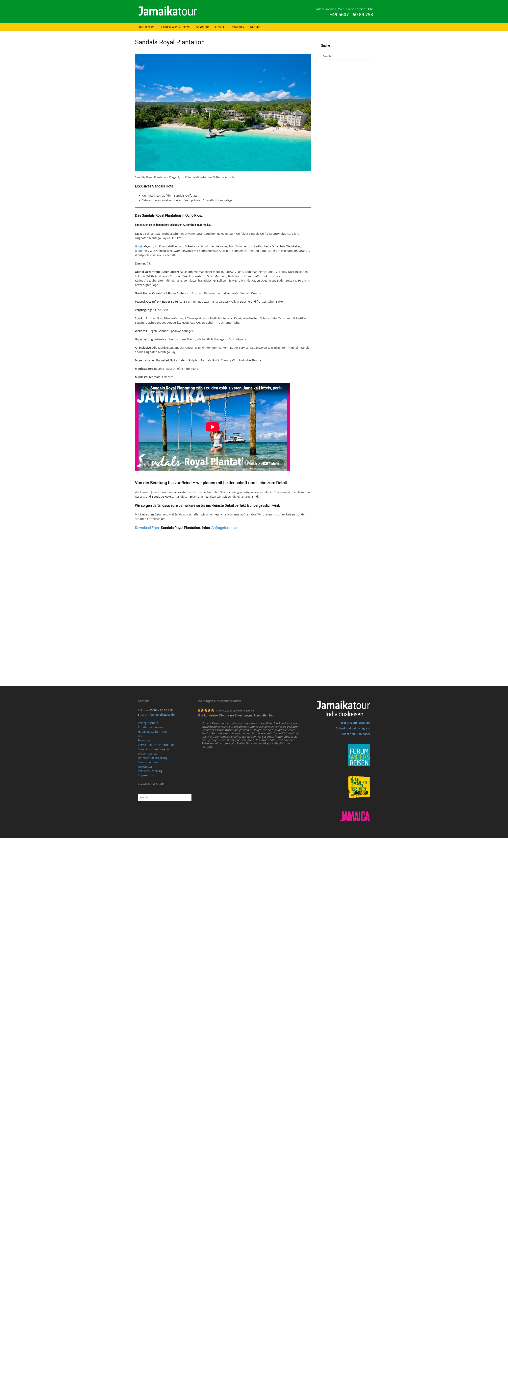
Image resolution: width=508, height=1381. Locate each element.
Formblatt (144, 740)
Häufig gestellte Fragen (153, 731)
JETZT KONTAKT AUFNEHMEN (259, 601)
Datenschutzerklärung (152, 758)
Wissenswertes (148, 753)
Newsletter (145, 766)
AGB (140, 736)
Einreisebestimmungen (153, 749)
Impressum (145, 775)
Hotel (138, 246)
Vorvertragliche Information (156, 745)
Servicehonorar (148, 762)
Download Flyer (147, 528)
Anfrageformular (224, 528)
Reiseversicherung (150, 771)
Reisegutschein (148, 723)
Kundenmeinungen (151, 727)
